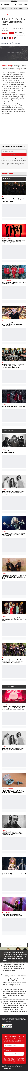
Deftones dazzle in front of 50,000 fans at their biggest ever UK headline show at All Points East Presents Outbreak (13, 967)
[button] (2, 4)
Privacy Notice (21, 160)
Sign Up (14, 1054)
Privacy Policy (19, 1059)
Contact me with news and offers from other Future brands (14, 1049)
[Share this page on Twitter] (5, 38)
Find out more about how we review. (18, 69)
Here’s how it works (16, 43)
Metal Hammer (19, 34)
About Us (4, 1032)
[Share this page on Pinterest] (10, 38)
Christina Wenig (20, 32)
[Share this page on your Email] (15, 38)
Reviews (12, 33)
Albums (8, 14)
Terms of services (19, 158)
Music (3, 14)
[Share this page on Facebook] (2, 38)
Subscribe (20, 4)
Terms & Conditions (12, 1060)
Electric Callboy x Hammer (16, 8)
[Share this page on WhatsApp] (7, 38)
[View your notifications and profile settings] (15, 4)
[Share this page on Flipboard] (12, 38)
